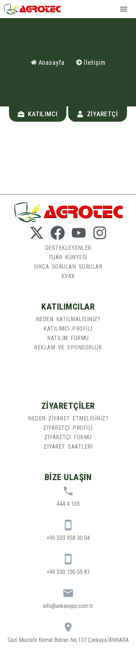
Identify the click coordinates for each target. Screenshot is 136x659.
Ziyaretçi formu (68, 437)
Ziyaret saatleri (68, 446)
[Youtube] (78, 233)
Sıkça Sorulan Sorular (68, 266)
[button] (124, 9)
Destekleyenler (68, 247)
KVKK (68, 276)
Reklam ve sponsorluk (68, 347)
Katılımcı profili (68, 328)
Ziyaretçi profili (68, 427)
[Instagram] (99, 233)
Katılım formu (68, 338)
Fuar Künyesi (68, 257)
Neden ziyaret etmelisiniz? (68, 418)
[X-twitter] (36, 233)
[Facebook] (57, 233)
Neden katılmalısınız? (68, 319)
